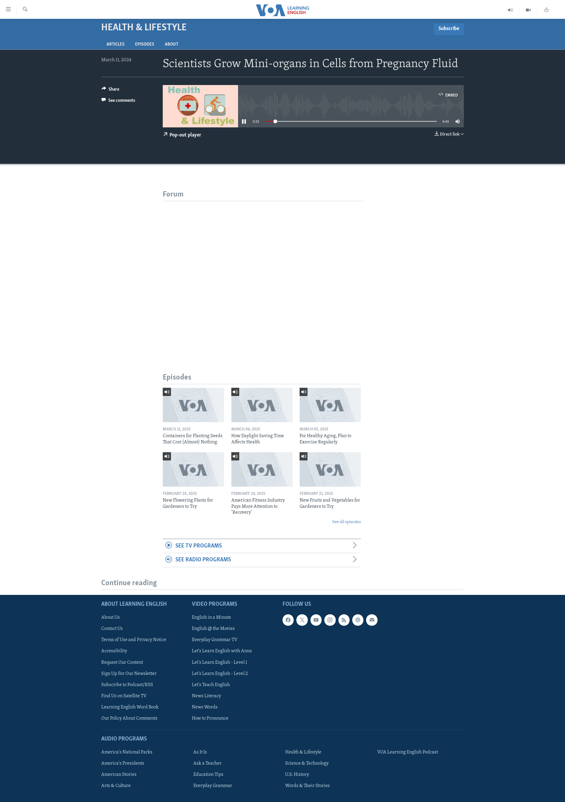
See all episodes (346, 522)
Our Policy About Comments (129, 718)
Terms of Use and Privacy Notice (133, 640)
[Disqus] (263, 274)
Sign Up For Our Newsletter (129, 673)
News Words (204, 707)
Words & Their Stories (307, 785)
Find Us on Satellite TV (124, 695)
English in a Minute (211, 617)
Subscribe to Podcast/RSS (127, 684)
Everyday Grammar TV (214, 640)
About (171, 44)
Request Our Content (122, 662)
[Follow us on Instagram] (329, 619)
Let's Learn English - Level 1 (219, 662)
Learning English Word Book (130, 707)
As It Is (200, 752)
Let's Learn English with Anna (222, 651)
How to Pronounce (210, 718)
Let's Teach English (211, 684)
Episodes (144, 44)
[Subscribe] (371, 619)
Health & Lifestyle (303, 752)
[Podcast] (357, 619)
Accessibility (114, 651)
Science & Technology (307, 763)
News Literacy (206, 695)
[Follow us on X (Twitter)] (302, 619)
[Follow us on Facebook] (288, 619)
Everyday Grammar (212, 785)
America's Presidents (122, 763)
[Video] (528, 10)
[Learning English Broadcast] (510, 10)
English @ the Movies (213, 628)
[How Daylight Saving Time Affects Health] (262, 405)
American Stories (119, 774)
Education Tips (208, 774)
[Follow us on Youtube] (316, 619)
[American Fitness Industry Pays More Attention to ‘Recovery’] (262, 469)
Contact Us (112, 628)
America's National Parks (126, 752)
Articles (115, 44)
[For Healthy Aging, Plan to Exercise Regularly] (330, 405)
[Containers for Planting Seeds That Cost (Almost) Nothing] (193, 405)
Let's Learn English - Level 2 (220, 673)
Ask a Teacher (207, 763)
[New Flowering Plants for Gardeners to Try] (193, 469)
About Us (110, 617)
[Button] (110, 90)
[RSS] (344, 619)
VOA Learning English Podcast (407, 752)
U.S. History (297, 774)
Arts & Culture (116, 785)
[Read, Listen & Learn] (546, 10)
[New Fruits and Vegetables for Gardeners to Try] (330, 469)
